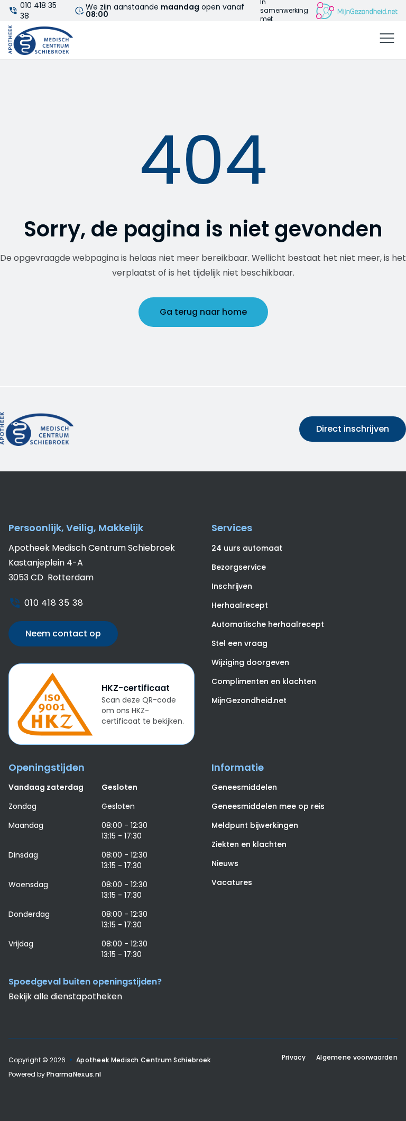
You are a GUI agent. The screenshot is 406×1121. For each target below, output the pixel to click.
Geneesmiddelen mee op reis (268, 806)
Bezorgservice (238, 567)
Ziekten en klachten (249, 844)
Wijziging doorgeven (250, 662)
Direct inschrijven (352, 429)
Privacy (294, 1057)
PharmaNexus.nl (74, 1074)
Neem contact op (63, 633)
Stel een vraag (239, 643)
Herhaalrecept (239, 605)
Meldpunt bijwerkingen (254, 825)
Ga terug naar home (203, 312)
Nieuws (224, 863)
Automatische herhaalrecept (267, 624)
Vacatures (231, 882)
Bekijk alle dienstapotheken (65, 996)
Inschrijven (231, 586)
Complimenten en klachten (263, 681)
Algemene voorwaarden (357, 1057)
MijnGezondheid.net (249, 700)
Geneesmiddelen (244, 787)
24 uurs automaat (246, 548)
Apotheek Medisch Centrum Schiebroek (143, 1059)
